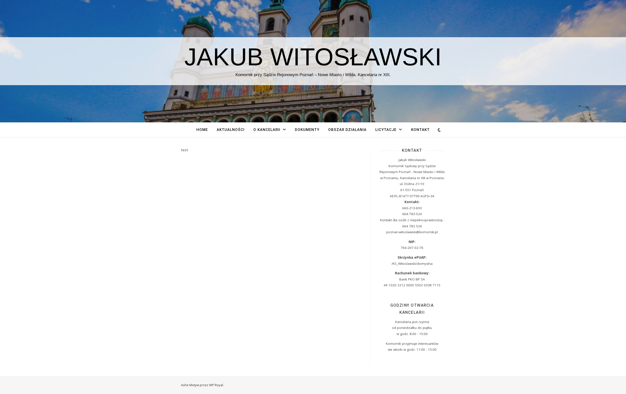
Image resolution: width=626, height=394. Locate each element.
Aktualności (231, 129)
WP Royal (216, 385)
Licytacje (385, 129)
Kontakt (420, 129)
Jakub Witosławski (313, 57)
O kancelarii (266, 129)
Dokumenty (307, 129)
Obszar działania (347, 129)
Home (202, 129)
